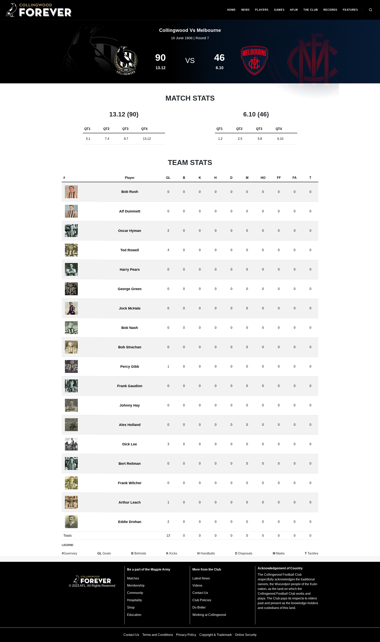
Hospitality (134, 600)
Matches (133, 578)
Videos (197, 585)
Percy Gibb (129, 367)
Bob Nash (129, 328)
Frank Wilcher (130, 483)
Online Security (245, 634)
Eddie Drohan (129, 522)
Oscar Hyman (129, 231)
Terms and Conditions (157, 634)
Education (134, 614)
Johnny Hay (130, 405)
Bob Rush (129, 192)
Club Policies (201, 600)
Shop (131, 607)
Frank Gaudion (129, 386)
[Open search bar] (370, 10)
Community (135, 592)
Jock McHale (130, 308)
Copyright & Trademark (215, 634)
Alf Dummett (129, 211)
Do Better (199, 607)
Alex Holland (130, 425)
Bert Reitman (130, 464)
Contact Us (200, 592)
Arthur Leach (130, 502)
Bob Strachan (129, 347)
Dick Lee (129, 444)
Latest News (201, 578)
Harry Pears (130, 269)
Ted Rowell (129, 250)
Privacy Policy (186, 634)
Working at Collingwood (209, 614)
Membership (135, 585)
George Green (130, 289)
